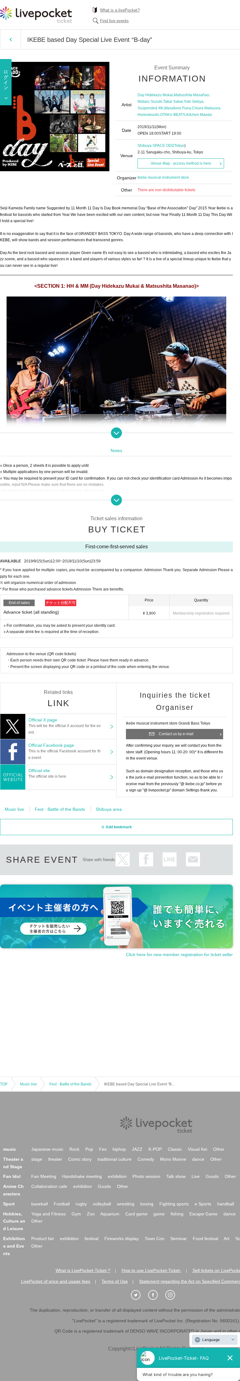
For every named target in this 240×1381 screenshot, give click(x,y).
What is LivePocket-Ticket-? (83, 1270)
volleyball (102, 1203)
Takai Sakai (173, 101)
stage (36, 1159)
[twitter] (139, 1295)
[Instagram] (173, 1295)
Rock (74, 1149)
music (9, 1149)
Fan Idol (12, 1176)
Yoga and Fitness (48, 1213)
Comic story (80, 1159)
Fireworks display (121, 1238)
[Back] (10, 39)
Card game (136, 1213)
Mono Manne (173, 1159)
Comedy (146, 1159)
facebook (146, 859)
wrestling (125, 1203)
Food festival (205, 1238)
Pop (89, 1149)
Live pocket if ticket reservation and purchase (36, 14)
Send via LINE (169, 859)
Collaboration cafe (49, 1186)
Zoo (91, 1213)
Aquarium (109, 1213)
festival (91, 1238)
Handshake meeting (82, 1176)
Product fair (42, 1238)
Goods (212, 1176)
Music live (14, 809)
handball (225, 1203)
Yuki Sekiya (193, 101)
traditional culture (115, 1159)
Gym (76, 1213)
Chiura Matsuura (206, 108)
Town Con (154, 1238)
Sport (9, 1203)
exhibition (117, 1176)
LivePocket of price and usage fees (55, 1281)
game (159, 1213)
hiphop (119, 1149)
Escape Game (203, 1213)
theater (55, 1159)
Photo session (146, 1176)
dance (198, 1159)
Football (62, 1203)
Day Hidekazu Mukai (155, 95)
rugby (81, 1203)
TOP (4, 1084)
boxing (146, 1203)
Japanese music (47, 1149)
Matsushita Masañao (191, 95)
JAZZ (137, 1149)
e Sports (203, 1203)
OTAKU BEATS (172, 114)
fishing (177, 1213)
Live (196, 1176)
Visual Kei (197, 1149)
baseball (39, 1203)
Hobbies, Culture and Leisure (14, 1221)
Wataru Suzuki (150, 101)
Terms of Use (115, 1281)
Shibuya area (109, 809)
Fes (103, 1149)
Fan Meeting (43, 1176)
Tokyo (179, 145)
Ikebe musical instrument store (163, 177)
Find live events (114, 20)
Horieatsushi (148, 114)
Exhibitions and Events (14, 1246)
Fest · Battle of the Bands (60, 809)
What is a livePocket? (120, 10)
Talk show (176, 1176)
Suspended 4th (150, 108)
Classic (175, 1149)
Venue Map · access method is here (181, 163)
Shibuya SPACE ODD (156, 145)
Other (218, 1149)
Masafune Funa (177, 108)
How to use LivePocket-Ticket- (151, 1270)
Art (226, 1238)
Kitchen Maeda (199, 114)
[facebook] (156, 1295)
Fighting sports (174, 1203)
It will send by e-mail (193, 859)
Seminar (178, 1238)
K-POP (155, 1149)
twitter (123, 859)
